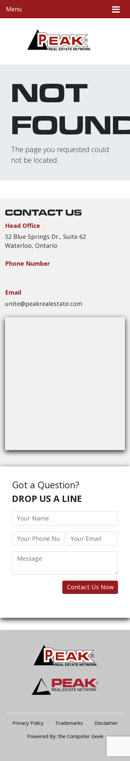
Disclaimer (106, 722)
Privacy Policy (28, 722)
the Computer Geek (80, 736)
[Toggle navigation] (115, 9)
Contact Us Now (90, 587)
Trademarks (69, 722)
